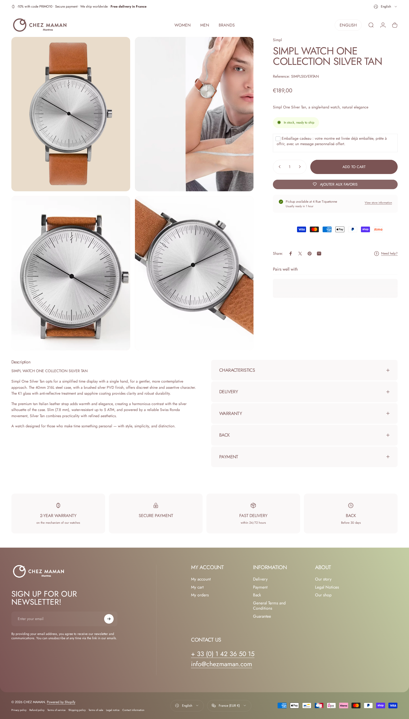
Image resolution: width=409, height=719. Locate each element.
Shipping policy (77, 710)
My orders (200, 595)
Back (257, 595)
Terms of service (56, 710)
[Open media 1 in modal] (70, 114)
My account (201, 579)
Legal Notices (327, 587)
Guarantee (262, 616)
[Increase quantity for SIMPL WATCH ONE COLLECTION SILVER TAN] (300, 167)
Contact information (133, 710)
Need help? (389, 253)
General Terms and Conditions (269, 606)
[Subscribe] (109, 619)
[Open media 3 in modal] (70, 273)
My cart (197, 587)
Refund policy (36, 710)
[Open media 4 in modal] (194, 273)
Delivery (260, 579)
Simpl (277, 40)
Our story (323, 579)
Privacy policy (19, 710)
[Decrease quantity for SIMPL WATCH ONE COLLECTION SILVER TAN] (278, 167)
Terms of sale (96, 710)
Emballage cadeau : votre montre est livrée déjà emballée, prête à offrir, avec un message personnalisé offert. (332, 140)
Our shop (323, 595)
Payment (260, 587)
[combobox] (386, 6)
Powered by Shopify (61, 701)
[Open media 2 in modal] (194, 114)
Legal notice (113, 710)
